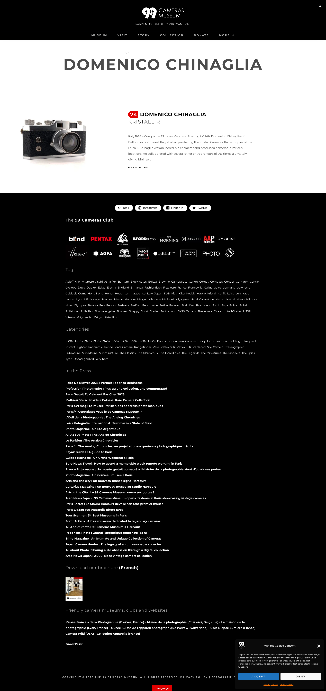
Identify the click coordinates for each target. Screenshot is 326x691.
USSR (247, 311)
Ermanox (137, 287)
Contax (254, 281)
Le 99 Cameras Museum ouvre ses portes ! (110, 492)
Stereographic (234, 347)
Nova (69, 305)
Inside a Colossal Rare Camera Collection (108, 400)
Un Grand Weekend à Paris (100, 457)
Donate (201, 35)
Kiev (174, 293)
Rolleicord (72, 311)
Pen (102, 305)
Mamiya (95, 299)
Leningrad (242, 293)
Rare (156, 347)
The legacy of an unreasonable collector (113, 544)
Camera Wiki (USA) (80, 633)
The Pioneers (231, 353)
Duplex (91, 287)
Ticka (217, 311)
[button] (319, 646)
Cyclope (71, 287)
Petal (145, 305)
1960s (124, 341)
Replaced (199, 347)
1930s (97, 341)
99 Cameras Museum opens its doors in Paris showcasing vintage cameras (136, 498)
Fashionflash (153, 287)
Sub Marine (90, 353)
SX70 (181, 311)
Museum (99, 35)
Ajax (77, 281)
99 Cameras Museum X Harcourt (103, 527)
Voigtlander (85, 317)
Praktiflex (188, 305)
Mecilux (107, 299)
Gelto (217, 287)
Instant (70, 347)
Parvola (93, 305)
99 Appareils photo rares (94, 509)
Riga (225, 305)
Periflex (136, 305)
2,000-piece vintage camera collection (109, 556)
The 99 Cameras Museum (116, 677)
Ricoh (216, 305)
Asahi (99, 281)
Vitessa (70, 317)
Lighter (82, 347)
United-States (232, 311)
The (90, 220)
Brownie (164, 281)
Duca (81, 287)
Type (69, 359)
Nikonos (251, 299)
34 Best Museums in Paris (96, 515)
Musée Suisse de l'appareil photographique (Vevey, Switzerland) (159, 628)
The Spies (248, 353)
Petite (163, 305)
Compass (216, 281)
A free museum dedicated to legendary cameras (113, 521)
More (224, 35)
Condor (229, 281)
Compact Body (195, 341)
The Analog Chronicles (103, 417)
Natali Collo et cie (202, 299)
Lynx (79, 299)
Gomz (82, 293)
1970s (133, 341)
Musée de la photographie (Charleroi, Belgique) (183, 622)
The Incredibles (169, 353)
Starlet (154, 311)
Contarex (242, 281)
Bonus (161, 341)
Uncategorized (84, 359)
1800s (69, 341)
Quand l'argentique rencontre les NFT (108, 532)
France (182, 287)
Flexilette (169, 287)
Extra (210, 341)
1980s (142, 341)
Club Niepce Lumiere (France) (232, 628)
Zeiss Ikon (111, 317)
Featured (222, 341)
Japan (158, 293)
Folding (235, 341)
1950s (115, 341)
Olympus (80, 305)
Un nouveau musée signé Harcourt (106, 481)
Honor (109, 293)
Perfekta (123, 305)
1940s (106, 341)
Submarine (73, 353)
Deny (301, 676)
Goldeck (71, 293)
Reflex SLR (168, 347)
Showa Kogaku (105, 311)
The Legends (190, 353)
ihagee (135, 293)
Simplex (122, 311)
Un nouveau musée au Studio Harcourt (111, 486)
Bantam (123, 281)
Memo (118, 299)
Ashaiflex (110, 281)
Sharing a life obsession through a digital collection (117, 550)
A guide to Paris (89, 452)
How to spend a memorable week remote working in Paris (124, 463)
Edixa (101, 287)
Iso (144, 293)
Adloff (69, 281)
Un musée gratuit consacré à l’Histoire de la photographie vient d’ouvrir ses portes (143, 469)
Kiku (182, 293)
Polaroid (174, 305)
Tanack (191, 311)
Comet (204, 281)
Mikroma (155, 299)
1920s (88, 341)
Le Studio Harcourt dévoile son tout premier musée (115, 504)
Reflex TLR (184, 347)
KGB (167, 293)
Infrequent (249, 341)
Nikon (241, 299)
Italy (150, 293)
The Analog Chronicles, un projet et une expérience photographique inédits (129, 446)
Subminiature (108, 353)
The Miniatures (211, 353)
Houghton (122, 293)
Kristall (211, 293)
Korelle (201, 293)
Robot (233, 305)
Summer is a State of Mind (109, 423)
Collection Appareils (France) (118, 633)
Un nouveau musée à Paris (99, 475)
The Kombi (205, 311)
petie (154, 305)
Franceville (195, 287)
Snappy (134, 311)
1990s (152, 341)
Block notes (139, 281)
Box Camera (175, 341)
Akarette (88, 281)
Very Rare (101, 359)
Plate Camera (124, 347)
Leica (230, 293)
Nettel (230, 299)
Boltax (152, 281)
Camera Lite (179, 281)
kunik (222, 293)
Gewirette (243, 287)
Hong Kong (95, 293)
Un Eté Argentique (93, 429)
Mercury (130, 299)
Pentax (111, 305)
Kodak (190, 293)
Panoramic (95, 347)
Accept (258, 676)
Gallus (208, 287)
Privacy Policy (271, 684)
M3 (86, 299)
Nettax (220, 299)
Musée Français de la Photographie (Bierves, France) (105, 622)
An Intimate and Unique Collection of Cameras (113, 538)
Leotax (70, 299)
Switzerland (168, 311)
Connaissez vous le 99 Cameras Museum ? (104, 411)
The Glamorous (147, 353)
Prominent (203, 305)
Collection (172, 35)
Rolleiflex (87, 311)
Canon (193, 281)
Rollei (243, 305)
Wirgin (98, 317)
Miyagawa (182, 299)
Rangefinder (142, 347)
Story (144, 35)
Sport (144, 311)
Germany (229, 287)
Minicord (168, 299)
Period (108, 347)
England (123, 287)
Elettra (111, 287)
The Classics (128, 353)
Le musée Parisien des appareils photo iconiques (114, 406)
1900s (79, 341)
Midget (142, 299)
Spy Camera (215, 347)
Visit (122, 35)
